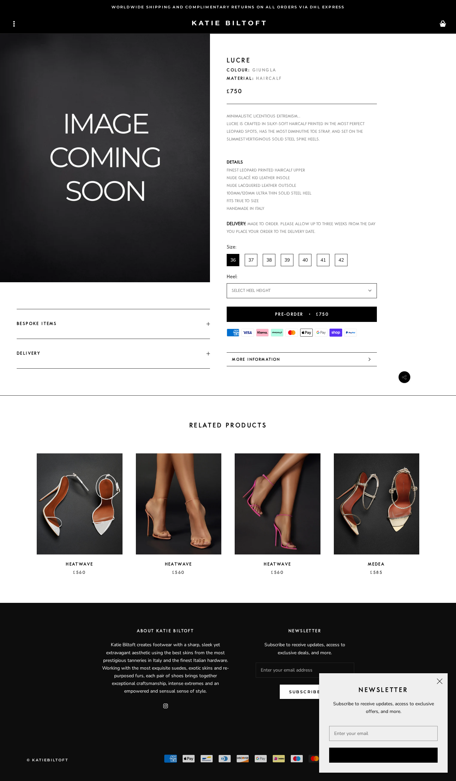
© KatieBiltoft (47, 760)
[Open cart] (443, 24)
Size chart (366, 247)
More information (256, 359)
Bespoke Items (37, 323)
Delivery (28, 353)
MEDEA (376, 564)
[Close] (440, 681)
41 (323, 260)
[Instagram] (165, 705)
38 (269, 260)
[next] (435, 507)
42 (341, 260)
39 (287, 260)
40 (305, 260)
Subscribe (383, 755)
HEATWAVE (79, 564)
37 (251, 260)
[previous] (20, 507)
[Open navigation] (14, 24)
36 (233, 260)
